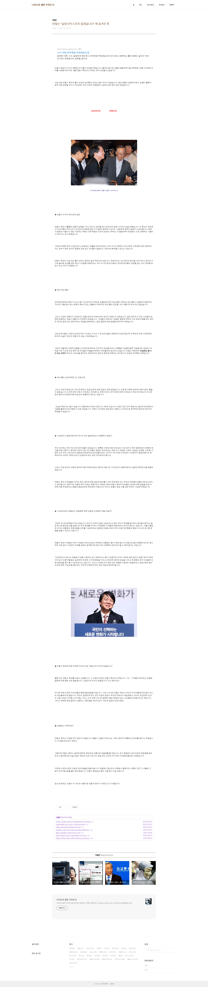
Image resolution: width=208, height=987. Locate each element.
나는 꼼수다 (130, 956)
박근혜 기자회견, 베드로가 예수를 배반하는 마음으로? (73, 821)
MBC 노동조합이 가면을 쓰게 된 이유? (68, 833)
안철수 (90, 956)
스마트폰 (73, 956)
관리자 (112, 984)
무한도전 (113, 952)
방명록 (171, 5)
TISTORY (105, 984)
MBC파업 (103, 952)
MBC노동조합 (133, 959)
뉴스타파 (94, 952)
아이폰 (107, 948)
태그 (140, 5)
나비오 (82, 956)
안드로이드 (74, 963)
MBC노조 (123, 952)
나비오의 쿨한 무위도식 (43, 4)
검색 (174, 950)
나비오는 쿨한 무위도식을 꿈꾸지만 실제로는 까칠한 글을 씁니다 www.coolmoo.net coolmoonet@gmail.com (94, 903)
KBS (121, 956)
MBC (100, 948)
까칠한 (58, 817)
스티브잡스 (90, 948)
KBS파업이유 (107, 959)
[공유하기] (63, 807)
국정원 (72, 948)
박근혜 (106, 956)
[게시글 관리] (66, 807)
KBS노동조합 (95, 959)
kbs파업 (133, 948)
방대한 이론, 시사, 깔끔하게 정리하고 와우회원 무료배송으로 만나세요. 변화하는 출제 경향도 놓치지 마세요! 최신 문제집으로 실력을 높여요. (103, 57)
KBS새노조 (74, 952)
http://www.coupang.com (67, 49)
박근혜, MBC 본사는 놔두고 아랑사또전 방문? (70, 824)
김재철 (98, 956)
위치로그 (162, 5)
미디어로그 (150, 5)
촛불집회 (84, 952)
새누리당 (133, 952)
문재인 (124, 948)
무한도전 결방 (120, 959)
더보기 (71, 967)
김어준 (113, 956)
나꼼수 (72, 959)
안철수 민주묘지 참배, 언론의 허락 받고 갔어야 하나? (73, 838)
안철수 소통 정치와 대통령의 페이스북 (68, 827)
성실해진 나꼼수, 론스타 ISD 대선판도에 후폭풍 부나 (73, 830)
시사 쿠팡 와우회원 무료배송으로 (73, 52)
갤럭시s (80, 948)
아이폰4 (116, 948)
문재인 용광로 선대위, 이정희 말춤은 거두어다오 (71, 835)
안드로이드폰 (82, 959)
